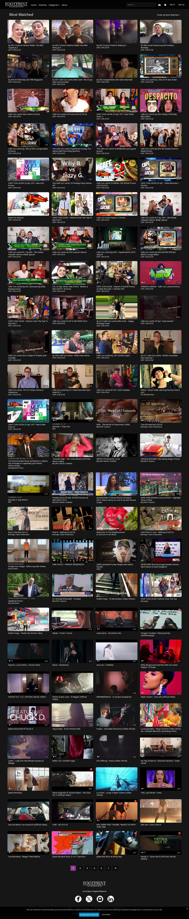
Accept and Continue (89, 914)
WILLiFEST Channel (103, 427)
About (64, 5)
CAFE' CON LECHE (14, 50)
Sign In (172, 4)
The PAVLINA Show (147, 394)
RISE (54, 429)
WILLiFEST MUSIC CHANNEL (62, 463)
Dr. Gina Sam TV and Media (106, 534)
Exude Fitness (13, 568)
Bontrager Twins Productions (151, 427)
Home (34, 5)
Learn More (106, 914)
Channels (43, 5)
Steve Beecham (13, 603)
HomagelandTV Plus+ (16, 468)
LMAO (98, 569)
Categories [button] (53, 5)
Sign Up (181, 4)
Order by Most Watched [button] (167, 15)
